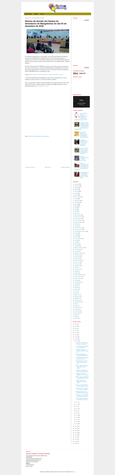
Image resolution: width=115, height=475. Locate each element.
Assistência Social (78, 229)
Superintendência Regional (80, 231)
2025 (76, 326)
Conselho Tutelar (78, 238)
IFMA (75, 206)
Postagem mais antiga (65, 167)
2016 (76, 428)
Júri (75, 303)
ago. (77, 408)
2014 (76, 432)
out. (77, 404)
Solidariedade (77, 249)
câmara (75, 187)
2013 (76, 435)
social (75, 242)
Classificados (77, 296)
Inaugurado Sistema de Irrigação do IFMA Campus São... (82, 351)
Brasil (75, 293)
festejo (75, 224)
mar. (77, 419)
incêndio (76, 273)
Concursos (76, 258)
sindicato (76, 236)
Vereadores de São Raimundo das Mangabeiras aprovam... (82, 395)
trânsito (76, 211)
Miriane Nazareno (78, 216)
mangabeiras (77, 200)
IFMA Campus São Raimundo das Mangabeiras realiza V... (82, 377)
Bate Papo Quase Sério (79, 247)
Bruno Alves (77, 294)
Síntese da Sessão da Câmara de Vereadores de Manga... (82, 389)
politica (76, 189)
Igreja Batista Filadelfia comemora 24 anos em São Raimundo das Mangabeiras (84, 142)
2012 (76, 437)
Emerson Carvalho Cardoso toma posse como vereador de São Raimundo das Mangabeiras (84, 151)
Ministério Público (78, 222)
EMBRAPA (77, 298)
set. (77, 406)
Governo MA (77, 197)
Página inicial (48, 167)
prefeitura (76, 184)
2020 (76, 334)
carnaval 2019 (77, 311)
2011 (76, 439)
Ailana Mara (77, 256)
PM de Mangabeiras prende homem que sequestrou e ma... (81, 362)
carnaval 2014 (77, 265)
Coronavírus (77, 264)
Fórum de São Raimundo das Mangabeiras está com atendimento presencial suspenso (84, 134)
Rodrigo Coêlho (77, 260)
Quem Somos (28, 13)
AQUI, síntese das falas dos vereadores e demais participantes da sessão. (46, 74)
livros (75, 267)
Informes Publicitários (79, 274)
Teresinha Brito (77, 282)
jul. (77, 410)
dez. (77, 341)
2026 (76, 324)
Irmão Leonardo (77, 218)
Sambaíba (76, 280)
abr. (77, 417)
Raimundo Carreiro (78, 253)
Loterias (76, 305)
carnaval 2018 (77, 269)
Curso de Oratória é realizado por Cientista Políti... (82, 346)
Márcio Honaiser (78, 278)
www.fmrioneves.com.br (43, 86)
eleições (76, 233)
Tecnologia (76, 309)
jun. (77, 413)
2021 (76, 332)
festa (75, 209)
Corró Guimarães (78, 220)
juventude (76, 283)
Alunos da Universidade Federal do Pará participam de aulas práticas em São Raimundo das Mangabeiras (81, 166)
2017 (76, 426)
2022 (76, 330)
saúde (75, 207)
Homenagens (77, 300)
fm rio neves (77, 262)
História (36, 13)
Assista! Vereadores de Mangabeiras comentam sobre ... (81, 381)
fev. (77, 421)
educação (76, 191)
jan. (77, 423)
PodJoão (76, 287)
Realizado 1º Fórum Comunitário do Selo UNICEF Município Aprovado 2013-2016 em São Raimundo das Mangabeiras (81, 126)
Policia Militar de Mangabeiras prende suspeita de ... (82, 358)
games (75, 314)
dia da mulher (77, 312)
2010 (76, 441)
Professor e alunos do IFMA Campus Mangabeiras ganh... (82, 385)
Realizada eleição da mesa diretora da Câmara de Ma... (82, 392)
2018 (76, 339)
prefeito (76, 195)
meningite (76, 289)
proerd (75, 316)
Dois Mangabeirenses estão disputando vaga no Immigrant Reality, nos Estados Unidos (84, 175)
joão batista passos (78, 227)
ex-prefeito (76, 245)
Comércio (76, 251)
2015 (76, 430)
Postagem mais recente (30, 167)
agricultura (76, 202)
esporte (75, 204)
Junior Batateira (77, 302)
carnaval (76, 226)
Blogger (73, 471)
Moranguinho (77, 307)
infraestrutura (77, 254)
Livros (42, 13)
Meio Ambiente (77, 215)
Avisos (75, 291)
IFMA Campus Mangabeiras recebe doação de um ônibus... (82, 367)
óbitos (75, 213)
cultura (75, 198)
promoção (76, 318)
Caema (75, 235)
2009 (76, 443)
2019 (76, 337)
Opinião (76, 271)
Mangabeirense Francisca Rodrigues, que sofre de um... (82, 374)
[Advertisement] (47, 155)
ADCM (76, 285)
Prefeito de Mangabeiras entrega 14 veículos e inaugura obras (84, 158)
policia (75, 193)
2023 (76, 328)
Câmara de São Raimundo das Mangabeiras (38, 136)
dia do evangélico (78, 276)
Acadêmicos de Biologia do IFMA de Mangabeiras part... (82, 370)
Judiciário (76, 244)
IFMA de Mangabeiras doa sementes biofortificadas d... (82, 354)
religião (76, 240)
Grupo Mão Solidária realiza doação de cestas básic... (82, 343)
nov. (77, 402)
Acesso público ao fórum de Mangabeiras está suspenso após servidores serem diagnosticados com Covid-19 (81, 116)
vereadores (76, 186)
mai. (77, 415)
